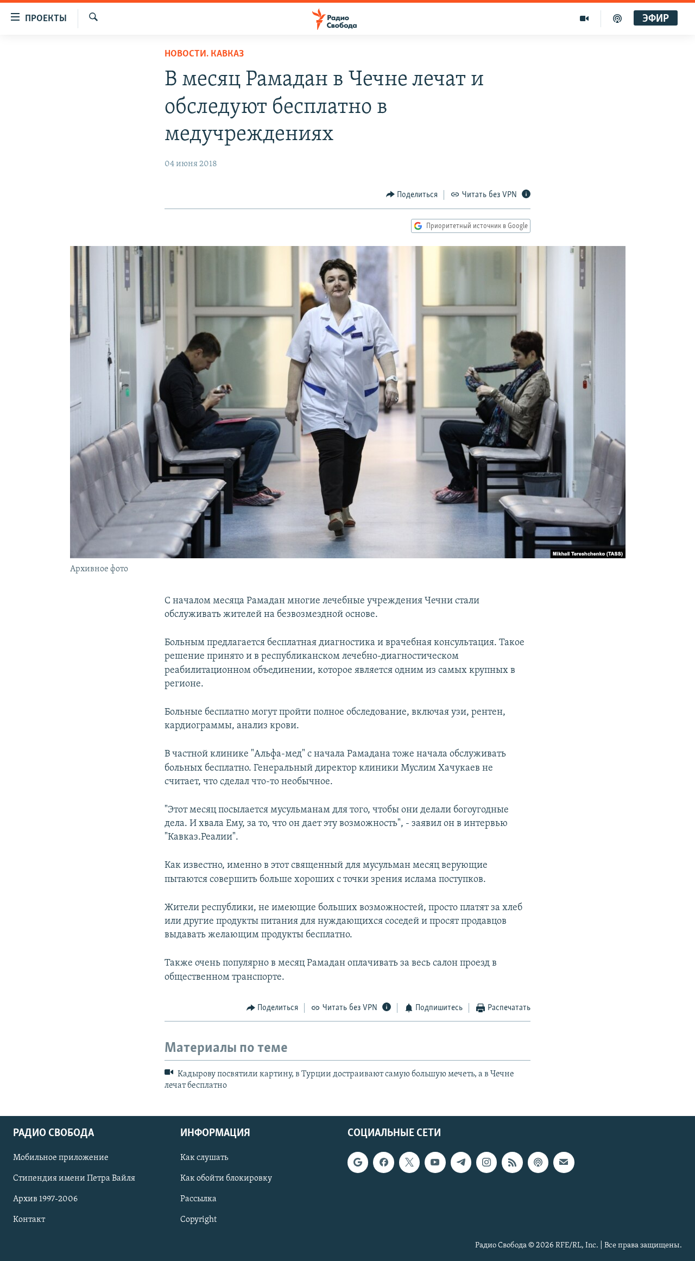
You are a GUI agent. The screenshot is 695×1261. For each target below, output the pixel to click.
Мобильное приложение (61, 1157)
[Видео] (584, 18)
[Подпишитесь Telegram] (461, 1162)
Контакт (29, 1219)
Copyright (198, 1219)
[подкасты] (617, 18)
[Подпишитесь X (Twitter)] (409, 1162)
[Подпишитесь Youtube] (435, 1162)
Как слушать (204, 1157)
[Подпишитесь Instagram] (486, 1162)
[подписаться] (563, 1162)
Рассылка (198, 1199)
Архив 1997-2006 (45, 1199)
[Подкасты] (538, 1162)
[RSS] (512, 1162)
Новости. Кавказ (204, 54)
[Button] (412, 195)
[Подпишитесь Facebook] (383, 1162)
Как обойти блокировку (226, 1178)
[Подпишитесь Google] (358, 1162)
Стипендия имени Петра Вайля (74, 1178)
